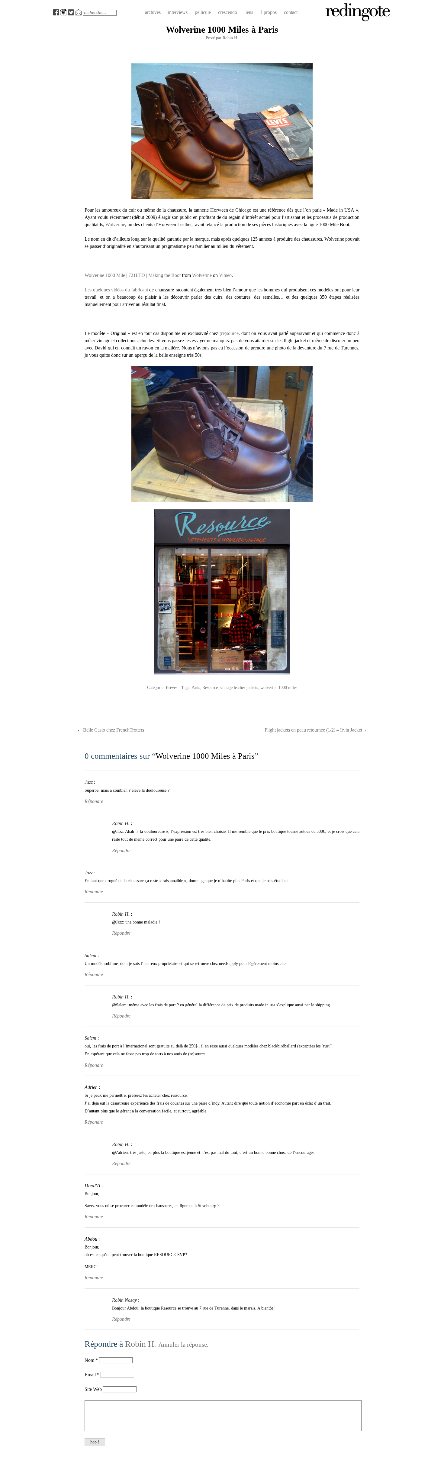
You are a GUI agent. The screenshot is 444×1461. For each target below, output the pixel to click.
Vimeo (225, 275)
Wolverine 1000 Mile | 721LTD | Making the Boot (133, 275)
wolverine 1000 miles (278, 687)
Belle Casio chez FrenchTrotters (110, 729)
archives (153, 12)
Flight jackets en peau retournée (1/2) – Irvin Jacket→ (316, 729)
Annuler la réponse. (183, 1344)
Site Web (94, 1389)
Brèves (171, 687)
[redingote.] (358, 20)
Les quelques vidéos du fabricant (116, 289)
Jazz (89, 782)
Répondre (94, 801)
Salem (90, 955)
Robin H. (230, 37)
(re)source (229, 333)
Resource (210, 687)
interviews (178, 12)
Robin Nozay (124, 1300)
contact (291, 12)
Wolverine (115, 224)
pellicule (203, 12)
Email (90, 1374)
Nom (89, 1360)
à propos (268, 12)
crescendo (227, 12)
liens (248, 12)
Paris (195, 687)
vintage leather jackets (239, 687)
